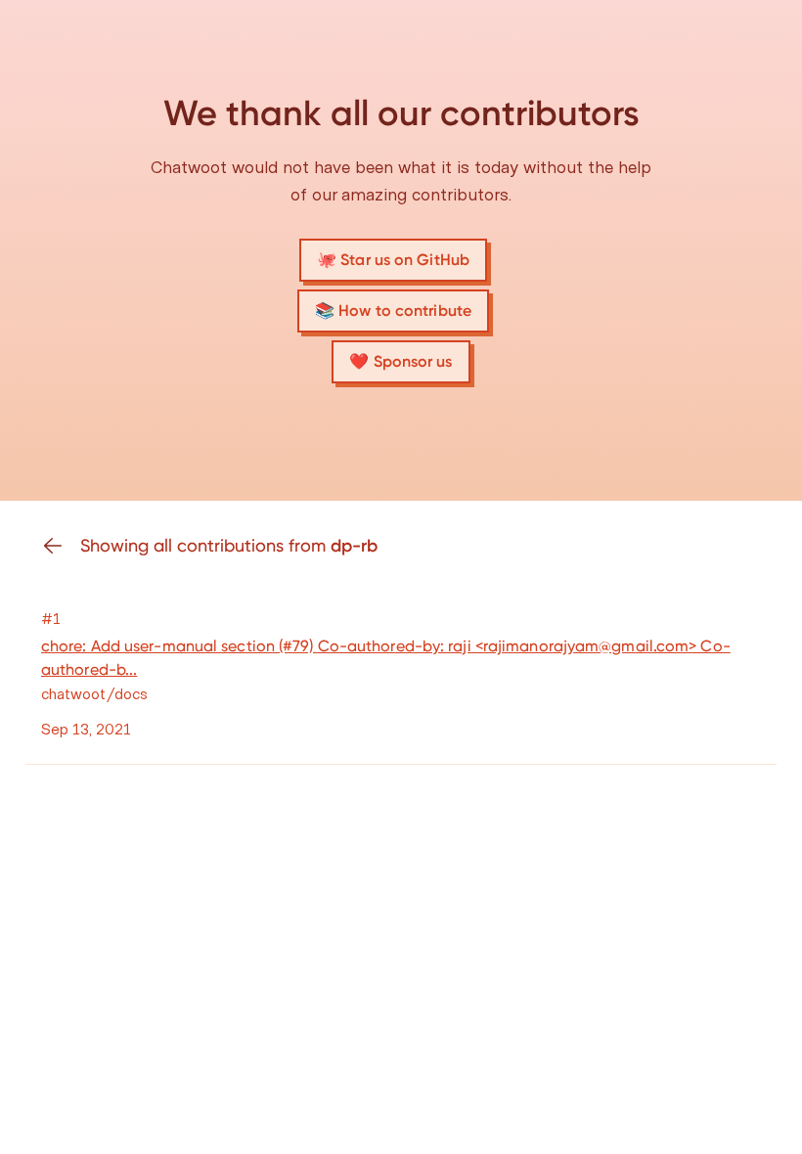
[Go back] (60, 545)
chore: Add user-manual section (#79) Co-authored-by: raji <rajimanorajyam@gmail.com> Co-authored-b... (386, 658)
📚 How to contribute (393, 310)
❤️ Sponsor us (400, 361)
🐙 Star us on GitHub (393, 259)
